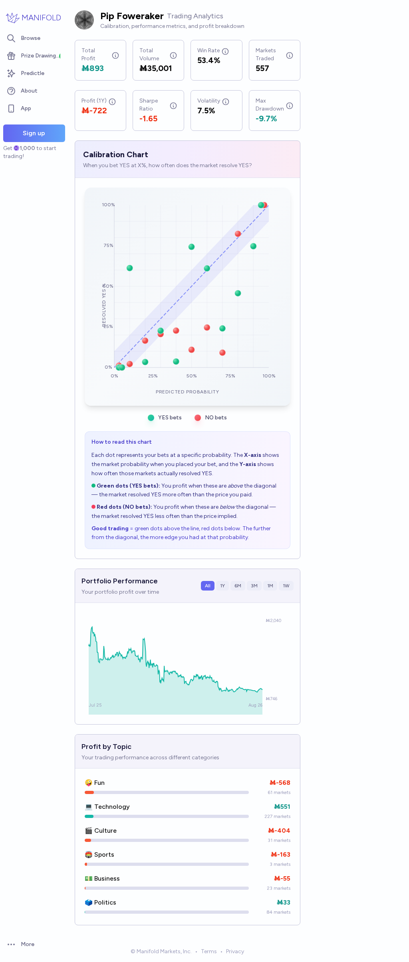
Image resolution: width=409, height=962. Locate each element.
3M (254, 586)
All (207, 586)
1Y (222, 586)
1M (270, 586)
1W (286, 586)
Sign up (34, 133)
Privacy (235, 951)
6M (237, 586)
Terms (209, 951)
